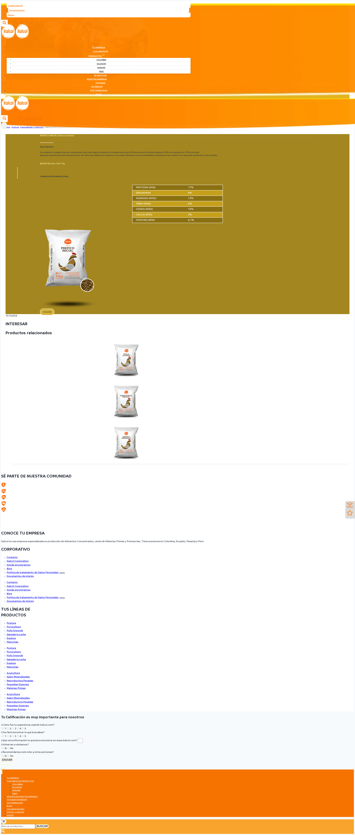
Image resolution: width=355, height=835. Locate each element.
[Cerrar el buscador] (3, 821)
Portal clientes (15, 812)
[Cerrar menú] (1, 772)
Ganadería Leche (16, 634)
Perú (101, 72)
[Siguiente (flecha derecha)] (5, 768)
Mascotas (12, 642)
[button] (47, 312)
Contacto (12, 557)
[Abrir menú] (4, 125)
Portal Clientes (17, 10)
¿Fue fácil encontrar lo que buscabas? (23, 732)
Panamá (101, 68)
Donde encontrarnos (19, 565)
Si (6, 748)
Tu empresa (98, 48)
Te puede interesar (98, 85)
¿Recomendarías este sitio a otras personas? (27, 752)
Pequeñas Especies (18, 684)
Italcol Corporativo (18, 561)
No (11, 748)
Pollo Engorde (15, 631)
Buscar (42, 826)
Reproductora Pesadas (20, 681)
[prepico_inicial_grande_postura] (68, 308)
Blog (99, 94)
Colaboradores (15, 6)
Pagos (11, 15)
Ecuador (101, 64)
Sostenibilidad (98, 91)
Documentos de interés (20, 576)
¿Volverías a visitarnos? (15, 745)
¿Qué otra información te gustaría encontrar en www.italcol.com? (39, 740)
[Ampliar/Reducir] (2, 764)
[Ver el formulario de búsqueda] (4, 118)
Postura (11, 623)
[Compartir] (7, 764)
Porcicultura (14, 627)
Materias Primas (16, 688)
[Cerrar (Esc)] (10, 764)
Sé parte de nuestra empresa (97, 77)
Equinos (11, 638)
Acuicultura (13, 673)
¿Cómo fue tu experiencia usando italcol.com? (27, 725)
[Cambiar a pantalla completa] (5, 764)
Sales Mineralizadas (18, 677)
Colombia (101, 60)
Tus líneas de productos (20, 781)
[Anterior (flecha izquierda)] (2, 768)
